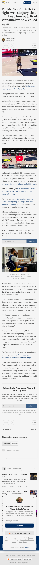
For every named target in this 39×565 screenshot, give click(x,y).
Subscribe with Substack (21, 533)
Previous (8, 429)
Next (32, 429)
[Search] (35, 469)
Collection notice (30, 555)
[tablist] (10, 444)
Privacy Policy (23, 542)
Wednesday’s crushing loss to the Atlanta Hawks (18, 87)
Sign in (35, 3)
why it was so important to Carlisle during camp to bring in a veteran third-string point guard (17, 202)
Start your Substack (15, 559)
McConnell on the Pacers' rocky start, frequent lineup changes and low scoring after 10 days (18, 191)
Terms (23, 555)
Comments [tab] (6, 443)
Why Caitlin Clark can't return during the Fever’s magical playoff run (14, 493)
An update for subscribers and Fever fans (14, 475)
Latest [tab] (9, 469)
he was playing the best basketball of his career (19, 184)
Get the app (27, 559)
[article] (19, 480)
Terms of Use (29, 410)
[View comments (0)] (8, 46)
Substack (11, 563)
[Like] (4, 46)
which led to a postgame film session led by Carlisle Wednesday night (18, 356)
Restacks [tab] (15, 443)
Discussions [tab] (17, 469)
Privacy (18, 555)
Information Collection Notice (21, 412)
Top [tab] (4, 469)
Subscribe (27, 3)
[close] (33, 497)
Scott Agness (10, 39)
